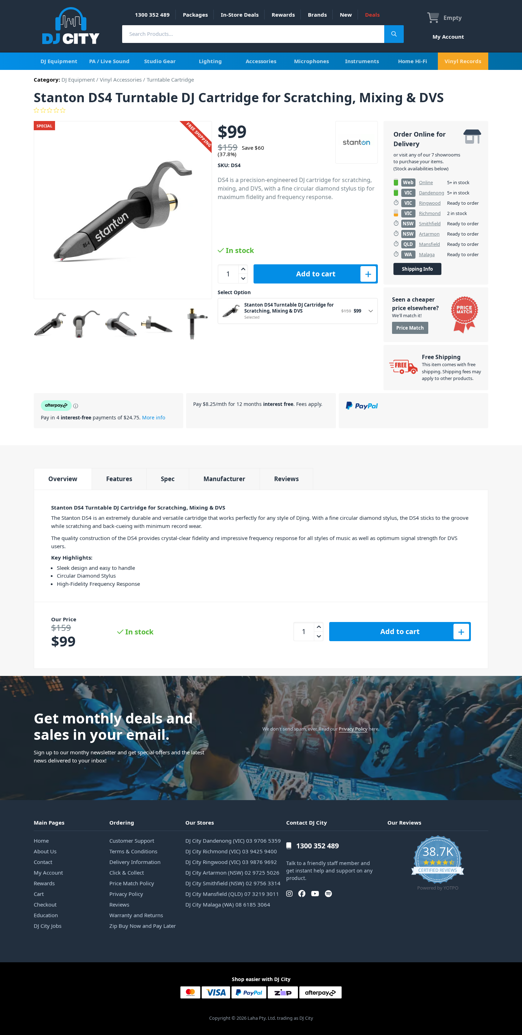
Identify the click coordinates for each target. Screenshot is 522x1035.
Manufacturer (224, 479)
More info (153, 417)
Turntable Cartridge (170, 79)
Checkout (45, 904)
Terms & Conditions (133, 851)
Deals (372, 14)
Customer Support (131, 840)
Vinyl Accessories (121, 79)
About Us (45, 851)
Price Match (410, 328)
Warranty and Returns (136, 915)
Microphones (311, 61)
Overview (62, 479)
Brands (317, 14)
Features (119, 479)
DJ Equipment (58, 61)
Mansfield (429, 244)
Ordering (121, 822)
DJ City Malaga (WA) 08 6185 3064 (227, 904)
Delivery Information (135, 861)
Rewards (283, 14)
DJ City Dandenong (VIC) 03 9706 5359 (233, 840)
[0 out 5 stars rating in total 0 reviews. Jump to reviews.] (261, 110)
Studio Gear (160, 61)
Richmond (430, 213)
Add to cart (316, 274)
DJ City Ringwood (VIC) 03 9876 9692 (231, 861)
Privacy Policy (353, 729)
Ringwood (430, 203)
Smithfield (430, 223)
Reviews (286, 479)
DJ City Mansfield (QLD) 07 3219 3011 (232, 893)
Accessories (261, 61)
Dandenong (431, 192)
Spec (168, 479)
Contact (43, 861)
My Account (448, 36)
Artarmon (429, 234)
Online (426, 182)
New (346, 14)
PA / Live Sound (109, 61)
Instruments (362, 61)
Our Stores (199, 822)
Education (46, 915)
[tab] (63, 479)
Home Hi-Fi (412, 61)
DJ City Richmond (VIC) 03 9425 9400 (231, 851)
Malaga (427, 254)
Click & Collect (126, 872)
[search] (253, 34)
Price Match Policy (131, 883)
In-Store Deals (240, 14)
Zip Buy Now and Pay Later (142, 925)
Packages (195, 14)
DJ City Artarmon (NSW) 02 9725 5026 (232, 872)
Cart (39, 893)
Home (41, 840)
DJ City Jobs (47, 925)
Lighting (210, 61)
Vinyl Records (463, 61)
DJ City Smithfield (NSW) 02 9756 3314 (233, 883)
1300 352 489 (152, 14)
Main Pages (49, 822)
